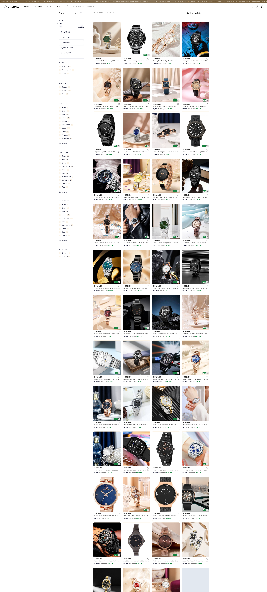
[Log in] (257, 6)
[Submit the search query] (69, 7)
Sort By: (194, 13)
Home (94, 12)
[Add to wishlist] (119, 59)
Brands (26, 7)
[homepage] (11, 6)
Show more (63, 143)
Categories (38, 7)
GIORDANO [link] (110, 12)
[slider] (61, 25)
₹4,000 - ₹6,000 (66, 42)
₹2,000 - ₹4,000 (66, 37)
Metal (49, 7)
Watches (101, 12)
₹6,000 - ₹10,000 (67, 48)
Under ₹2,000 (65, 32)
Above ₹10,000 (66, 53)
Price (58, 7)
